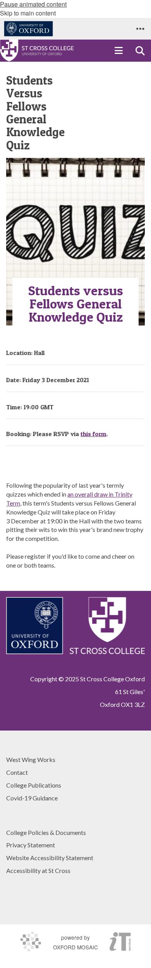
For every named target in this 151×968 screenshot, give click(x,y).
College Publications (33, 785)
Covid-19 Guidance (32, 798)
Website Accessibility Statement (49, 857)
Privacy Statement (30, 845)
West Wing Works (30, 759)
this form (93, 434)
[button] (140, 29)
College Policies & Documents (46, 832)
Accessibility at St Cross (38, 870)
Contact (17, 772)
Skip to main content (28, 13)
